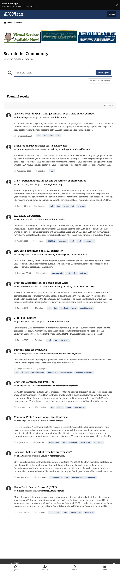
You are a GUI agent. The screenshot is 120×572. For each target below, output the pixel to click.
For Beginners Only (53, 184)
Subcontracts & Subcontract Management (61, 353)
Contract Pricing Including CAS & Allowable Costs (66, 149)
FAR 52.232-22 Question (27, 215)
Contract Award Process (51, 420)
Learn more (5, 5)
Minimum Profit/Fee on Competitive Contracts (40, 417)
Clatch (20, 254)
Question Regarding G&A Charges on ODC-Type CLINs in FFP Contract (54, 113)
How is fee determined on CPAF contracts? (38, 250)
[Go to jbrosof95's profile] (8, 115)
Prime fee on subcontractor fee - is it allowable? (41, 145)
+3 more (88, 512)
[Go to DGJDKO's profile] (8, 351)
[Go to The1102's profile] (8, 453)
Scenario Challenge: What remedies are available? (43, 452)
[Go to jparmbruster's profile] (8, 319)
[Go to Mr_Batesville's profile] (8, 284)
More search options (101, 81)
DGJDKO (21, 353)
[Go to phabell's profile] (8, 418)
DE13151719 (22, 184)
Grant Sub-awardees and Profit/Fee (34, 381)
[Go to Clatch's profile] (8, 252)
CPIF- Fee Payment (25, 317)
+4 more (88, 241)
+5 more (97, 442)
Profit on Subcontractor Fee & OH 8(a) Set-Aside (41, 282)
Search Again (103, 72)
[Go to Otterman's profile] (8, 147)
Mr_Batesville (23, 286)
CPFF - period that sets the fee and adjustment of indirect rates (50, 180)
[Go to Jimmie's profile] (8, 488)
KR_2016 (21, 219)
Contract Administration (54, 117)
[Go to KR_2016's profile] (8, 217)
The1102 (21, 455)
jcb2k (19, 385)
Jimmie (20, 490)
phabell (20, 420)
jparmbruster (23, 321)
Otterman (21, 149)
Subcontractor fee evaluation (30, 349)
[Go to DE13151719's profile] (8, 182)
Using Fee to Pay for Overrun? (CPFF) (35, 487)
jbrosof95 (21, 117)
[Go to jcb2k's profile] (8, 383)
